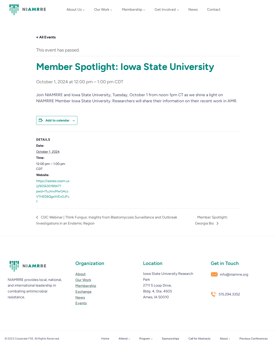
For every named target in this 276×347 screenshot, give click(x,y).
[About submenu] (229, 339)
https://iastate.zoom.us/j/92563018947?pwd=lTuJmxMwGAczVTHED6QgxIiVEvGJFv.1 (53, 191)
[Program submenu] (152, 339)
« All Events (46, 37)
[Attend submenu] (129, 339)
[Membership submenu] (144, 10)
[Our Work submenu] (111, 10)
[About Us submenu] (84, 10)
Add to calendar (57, 120)
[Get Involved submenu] (178, 10)
